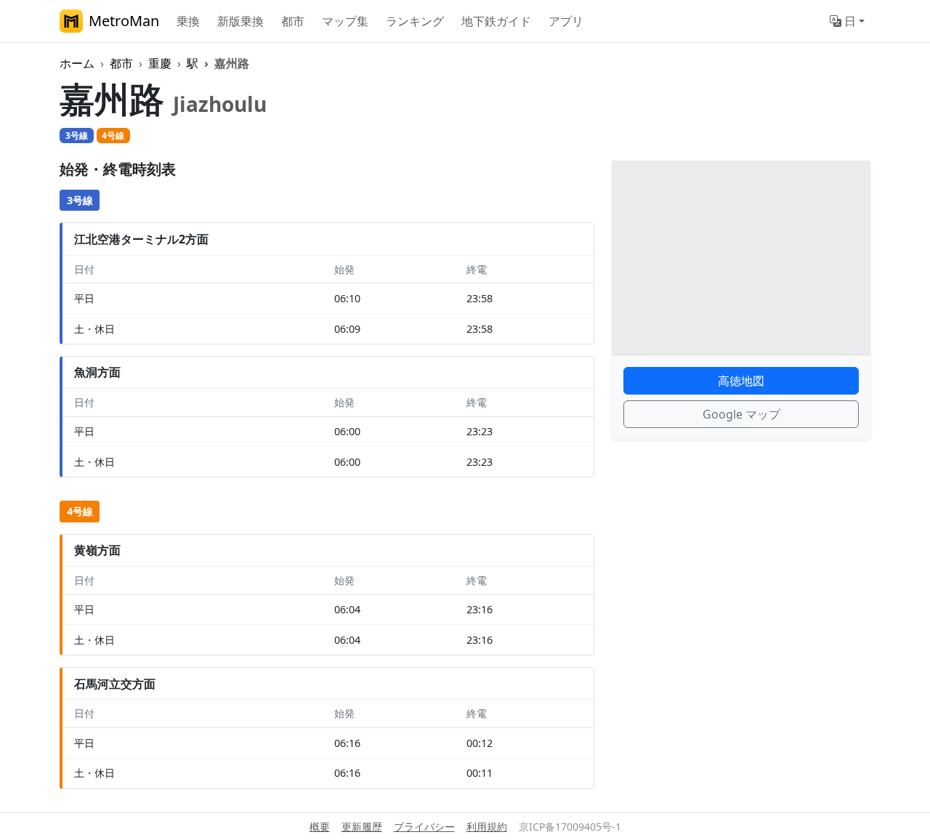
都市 (292, 21)
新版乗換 (240, 21)
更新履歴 (361, 826)
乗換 (188, 21)
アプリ (566, 21)
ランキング (415, 21)
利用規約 (486, 826)
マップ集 (345, 21)
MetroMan (124, 21)
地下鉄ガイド (496, 21)
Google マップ (741, 414)
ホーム (77, 63)
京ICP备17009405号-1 (570, 826)
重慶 (159, 63)
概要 (320, 826)
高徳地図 (741, 381)
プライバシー (424, 826)
